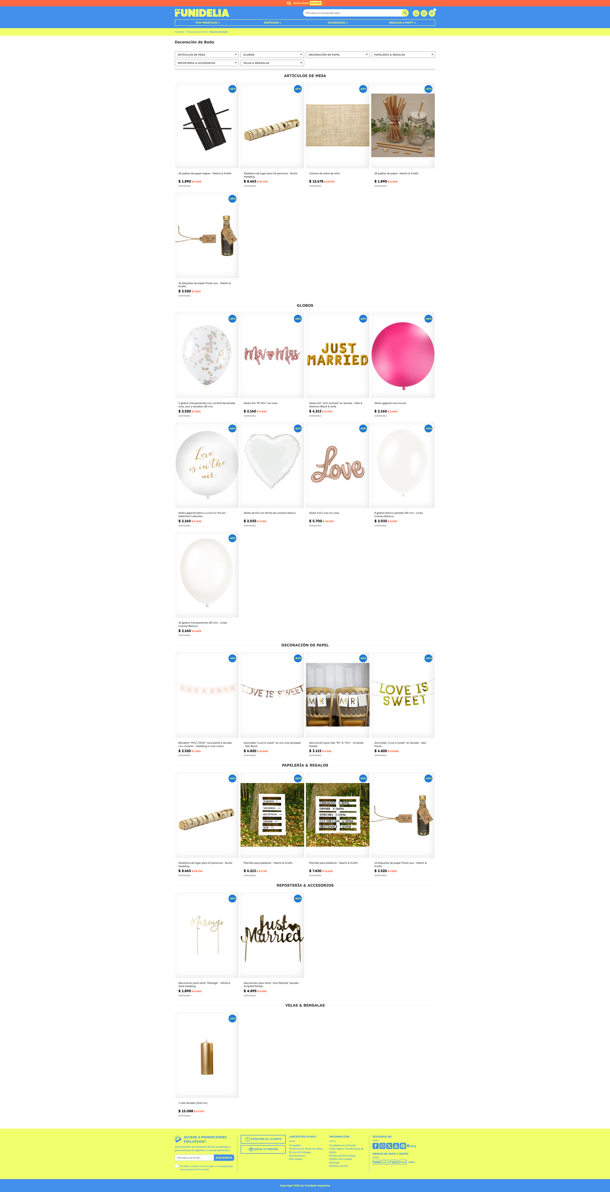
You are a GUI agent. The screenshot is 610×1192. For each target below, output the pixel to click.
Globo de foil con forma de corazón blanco (270, 512)
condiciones (226, 1166)
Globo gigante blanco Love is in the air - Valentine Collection (202, 514)
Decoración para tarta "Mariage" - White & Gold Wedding (204, 984)
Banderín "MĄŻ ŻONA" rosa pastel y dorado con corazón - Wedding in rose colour (205, 744)
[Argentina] (376, 1146)
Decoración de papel (324, 54)
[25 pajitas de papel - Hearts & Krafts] (403, 126)
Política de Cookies (340, 1159)
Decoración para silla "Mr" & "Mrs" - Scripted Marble (336, 744)
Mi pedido (295, 1145)
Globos (248, 54)
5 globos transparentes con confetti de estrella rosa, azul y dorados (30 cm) (206, 404)
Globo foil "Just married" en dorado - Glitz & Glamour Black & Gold (336, 404)
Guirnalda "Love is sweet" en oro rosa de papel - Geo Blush (272, 744)
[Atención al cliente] (424, 13)
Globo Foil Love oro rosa (324, 512)
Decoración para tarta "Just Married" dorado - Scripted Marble (272, 984)
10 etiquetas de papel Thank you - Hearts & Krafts (204, 285)
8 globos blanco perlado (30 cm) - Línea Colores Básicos (398, 514)
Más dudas (295, 1159)
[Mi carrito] (432, 13)
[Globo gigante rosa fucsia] (403, 355)
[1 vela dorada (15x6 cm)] (207, 1055)
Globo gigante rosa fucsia (390, 403)
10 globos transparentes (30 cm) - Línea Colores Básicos (202, 624)
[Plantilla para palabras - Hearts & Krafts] (272, 815)
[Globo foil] (272, 355)
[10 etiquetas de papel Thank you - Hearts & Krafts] (207, 235)
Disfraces (271, 22)
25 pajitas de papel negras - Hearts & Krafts (204, 173)
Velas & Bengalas (256, 63)
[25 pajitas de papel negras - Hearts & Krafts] (207, 126)
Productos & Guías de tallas (306, 1148)
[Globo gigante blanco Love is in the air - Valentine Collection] (207, 465)
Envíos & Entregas (300, 1152)
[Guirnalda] (272, 695)
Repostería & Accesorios (196, 63)
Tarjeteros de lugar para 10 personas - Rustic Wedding (271, 175)
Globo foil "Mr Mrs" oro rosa (260, 403)
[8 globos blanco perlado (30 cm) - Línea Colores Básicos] (403, 465)
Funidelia (179, 32)
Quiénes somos (338, 1165)
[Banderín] (207, 695)
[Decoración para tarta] (207, 935)
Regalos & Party (401, 22)
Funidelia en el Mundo (342, 1145)
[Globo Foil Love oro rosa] (337, 465)
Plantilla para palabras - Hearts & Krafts (268, 862)
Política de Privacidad (342, 1155)
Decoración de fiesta (196, 32)
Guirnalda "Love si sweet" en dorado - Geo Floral (400, 744)
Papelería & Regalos (389, 54)
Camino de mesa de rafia (324, 173)
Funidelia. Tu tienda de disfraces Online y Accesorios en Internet (202, 13)
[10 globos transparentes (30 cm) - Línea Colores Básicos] (207, 575)
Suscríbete (224, 1157)
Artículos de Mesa (191, 54)
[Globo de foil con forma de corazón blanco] (272, 465)
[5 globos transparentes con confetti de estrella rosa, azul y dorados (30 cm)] (207, 355)
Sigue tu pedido (265, 1149)
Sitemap (334, 1162)
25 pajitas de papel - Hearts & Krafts (396, 173)
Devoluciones (297, 1155)
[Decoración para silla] (337, 695)
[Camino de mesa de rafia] (337, 126)
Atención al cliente (265, 1139)
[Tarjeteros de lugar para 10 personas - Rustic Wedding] (272, 126)
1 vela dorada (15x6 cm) (192, 1102)
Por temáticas (206, 22)
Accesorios (336, 22)
